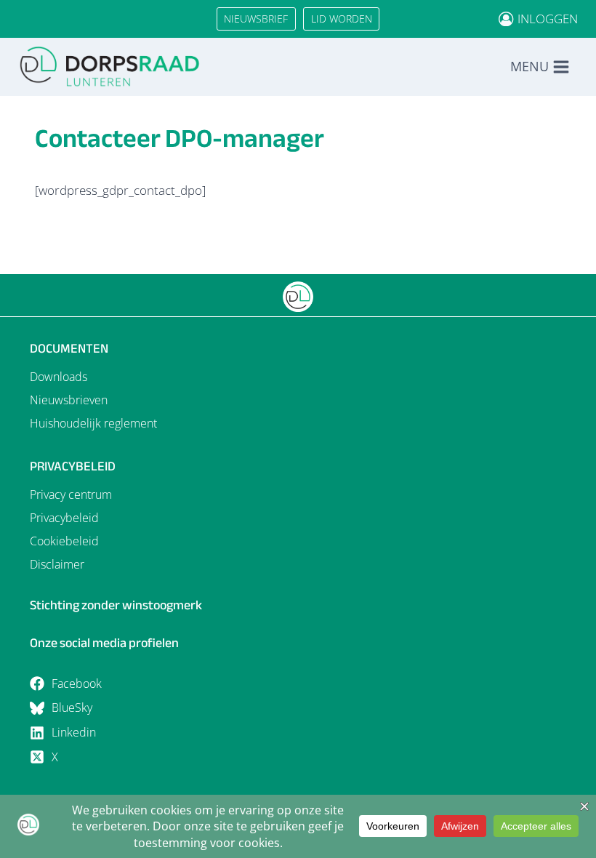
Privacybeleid (64, 518)
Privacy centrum (71, 494)
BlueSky (72, 707)
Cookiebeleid (64, 541)
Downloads (58, 377)
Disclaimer (57, 564)
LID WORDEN (341, 18)
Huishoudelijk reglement (93, 423)
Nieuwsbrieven (69, 400)
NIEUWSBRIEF (256, 18)
